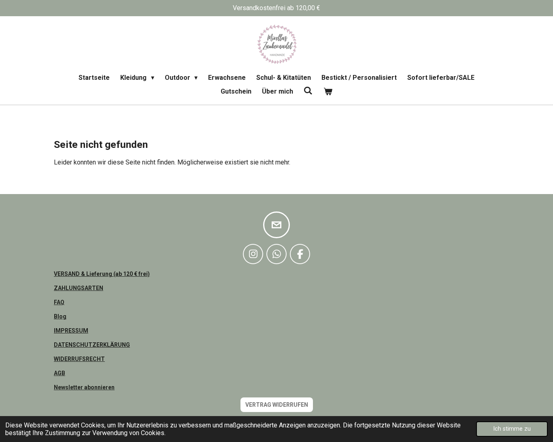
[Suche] (308, 90)
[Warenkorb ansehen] (328, 91)
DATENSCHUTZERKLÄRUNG (92, 345)
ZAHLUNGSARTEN (78, 288)
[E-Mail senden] (276, 224)
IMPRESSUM (71, 330)
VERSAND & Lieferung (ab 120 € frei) (102, 274)
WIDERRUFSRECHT (79, 359)
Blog (60, 316)
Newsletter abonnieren (84, 387)
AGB (59, 373)
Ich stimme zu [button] (512, 428)
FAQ (59, 302)
